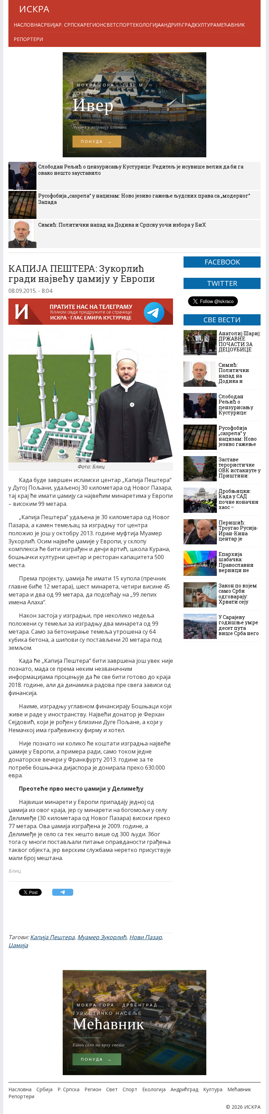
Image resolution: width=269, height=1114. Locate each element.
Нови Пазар (145, 937)
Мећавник (230, 24)
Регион (93, 24)
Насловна (27, 24)
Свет (109, 24)
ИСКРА (34, 8)
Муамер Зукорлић (101, 937)
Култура (205, 24)
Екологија (147, 24)
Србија (49, 24)
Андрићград (177, 24)
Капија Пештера (52, 937)
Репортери (28, 39)
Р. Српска (70, 24)
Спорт (124, 24)
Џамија (18, 945)
